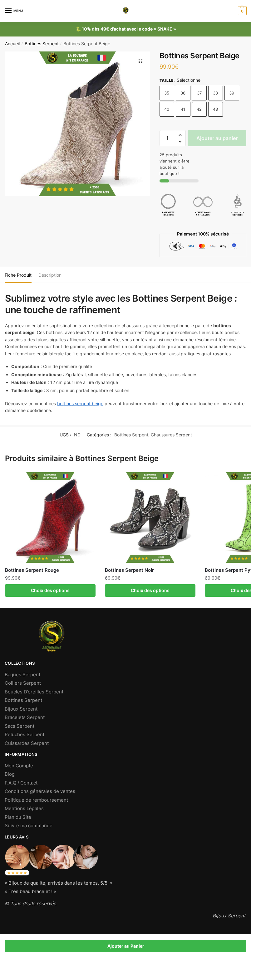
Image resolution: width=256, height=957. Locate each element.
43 (215, 109)
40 (166, 109)
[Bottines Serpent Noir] (150, 517)
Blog (10, 774)
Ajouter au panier (217, 138)
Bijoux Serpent (21, 709)
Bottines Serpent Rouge (32, 570)
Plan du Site (18, 817)
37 (199, 92)
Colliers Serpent (23, 683)
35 (166, 92)
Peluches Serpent (24, 734)
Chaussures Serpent (171, 434)
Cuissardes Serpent (27, 743)
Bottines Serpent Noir (129, 570)
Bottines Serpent (42, 43)
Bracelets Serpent (25, 717)
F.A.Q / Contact (21, 783)
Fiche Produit (18, 275)
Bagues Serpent (22, 675)
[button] (180, 135)
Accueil (12, 43)
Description (50, 275)
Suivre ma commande (28, 825)
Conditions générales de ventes (40, 791)
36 (182, 92)
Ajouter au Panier (125, 946)
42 (199, 109)
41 (183, 109)
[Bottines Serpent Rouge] (50, 517)
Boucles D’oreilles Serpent (34, 692)
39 (231, 92)
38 (215, 92)
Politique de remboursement (36, 800)
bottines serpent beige (80, 403)
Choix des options (50, 590)
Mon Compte (19, 766)
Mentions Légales (24, 808)
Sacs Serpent (19, 726)
